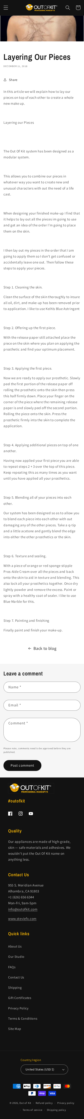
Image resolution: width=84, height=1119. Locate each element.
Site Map (14, 1029)
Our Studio (16, 956)
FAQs (12, 967)
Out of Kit (25, 1103)
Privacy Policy (18, 1008)
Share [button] (13, 80)
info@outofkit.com (23, 909)
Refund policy (44, 1103)
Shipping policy (56, 1110)
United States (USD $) (39, 1069)
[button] (6, 7)
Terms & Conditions (22, 1018)
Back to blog (44, 648)
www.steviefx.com (22, 918)
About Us (15, 946)
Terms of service (32, 1110)
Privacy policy (65, 1103)
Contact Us (16, 977)
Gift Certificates (19, 998)
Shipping (15, 987)
